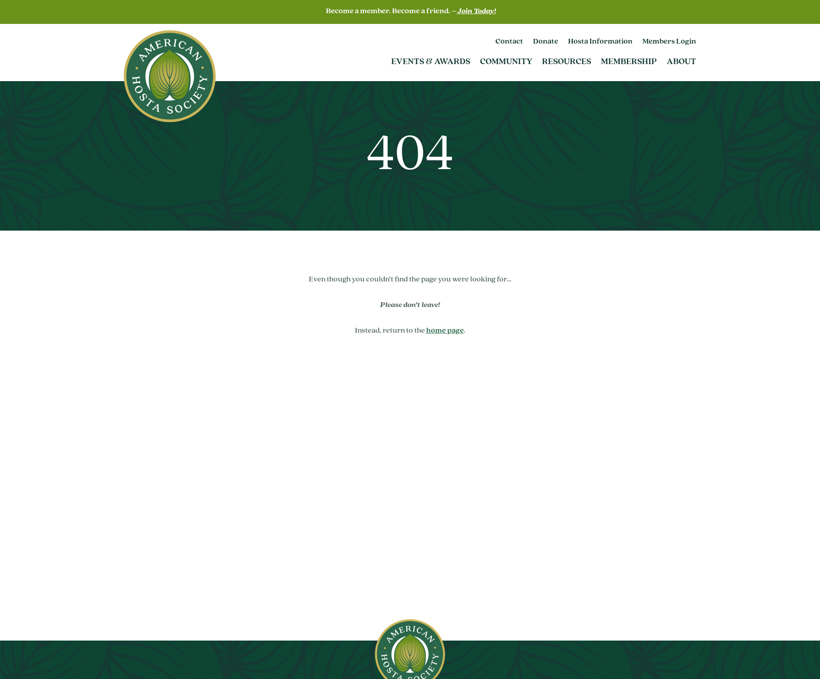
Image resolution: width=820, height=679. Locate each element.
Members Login (669, 42)
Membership (629, 62)
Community (506, 62)
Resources (566, 62)
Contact (509, 42)
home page (445, 331)
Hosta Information (600, 42)
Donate (545, 42)
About (681, 62)
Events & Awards (430, 62)
